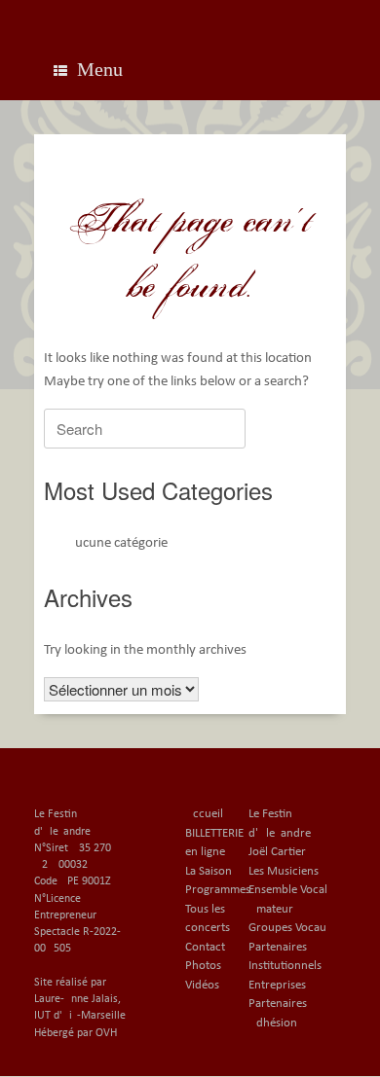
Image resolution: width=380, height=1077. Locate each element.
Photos (203, 965)
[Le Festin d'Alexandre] (190, 14)
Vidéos (202, 985)
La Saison (208, 871)
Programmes (217, 889)
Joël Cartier (277, 851)
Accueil (204, 814)
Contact (205, 947)
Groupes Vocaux (290, 927)
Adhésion (272, 1023)
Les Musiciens (283, 871)
